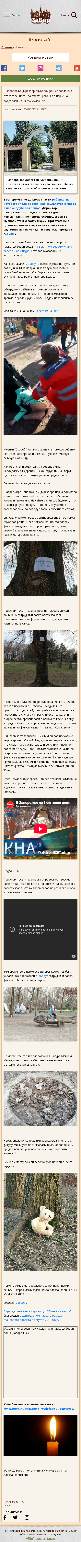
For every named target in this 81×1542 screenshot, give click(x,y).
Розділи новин (40, 57)
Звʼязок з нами (42, 1538)
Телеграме (11, 1408)
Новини (20, 47)
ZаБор (9, 234)
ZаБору (31, 264)
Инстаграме (29, 1408)
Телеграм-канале (46, 311)
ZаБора (20, 1302)
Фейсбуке (48, 1408)
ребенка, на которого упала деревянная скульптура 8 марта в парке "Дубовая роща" (40, 204)
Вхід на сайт (40, 39)
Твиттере (65, 1408)
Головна (7, 47)
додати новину (40, 78)
